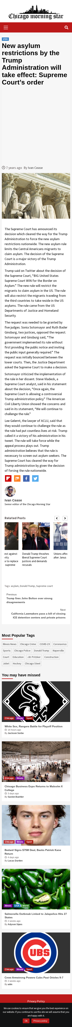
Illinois (20, 718)
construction (51, 657)
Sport (29, 718)
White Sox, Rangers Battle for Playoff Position (34, 726)
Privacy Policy (36, 1001)
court (6, 657)
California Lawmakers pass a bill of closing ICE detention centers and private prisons (38, 613)
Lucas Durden (15, 860)
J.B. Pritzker (34, 657)
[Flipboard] (8, 478)
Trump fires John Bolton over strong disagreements (29, 598)
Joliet (6, 663)
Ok (26, 1021)
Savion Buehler (16, 797)
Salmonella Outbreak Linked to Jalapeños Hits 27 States (36, 915)
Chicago (9, 718)
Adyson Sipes (15, 924)
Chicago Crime (28, 644)
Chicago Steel (32, 663)
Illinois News (9, 644)
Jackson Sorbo (16, 733)
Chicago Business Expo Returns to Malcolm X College (34, 788)
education (18, 657)
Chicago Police (22, 650)
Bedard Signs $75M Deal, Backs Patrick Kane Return (33, 852)
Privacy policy (40, 1021)
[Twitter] (35, 478)
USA (5, 39)
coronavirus (60, 644)
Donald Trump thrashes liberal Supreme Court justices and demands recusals (35, 559)
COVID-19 (45, 644)
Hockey (17, 663)
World (26, 905)
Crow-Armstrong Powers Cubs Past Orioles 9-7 (34, 977)
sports (7, 650)
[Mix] (17, 478)
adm (10, 984)
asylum (15, 586)
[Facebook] (26, 478)
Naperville (58, 650)
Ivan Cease (35, 168)
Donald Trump (27, 586)
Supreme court (44, 586)
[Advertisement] (36, 125)
